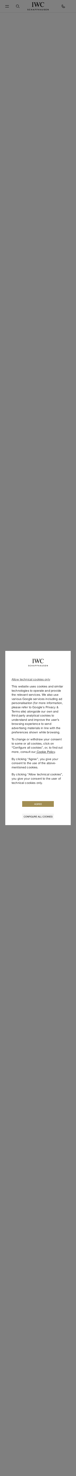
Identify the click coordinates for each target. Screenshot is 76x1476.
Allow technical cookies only (31, 679)
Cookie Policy (45, 752)
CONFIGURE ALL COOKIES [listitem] (38, 816)
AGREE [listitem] (38, 804)
